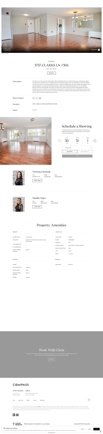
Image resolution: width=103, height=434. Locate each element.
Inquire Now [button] (51, 73)
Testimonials (42, 400)
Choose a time (68, 147)
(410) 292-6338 (44, 202)
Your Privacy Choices (51, 432)
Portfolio (28, 400)
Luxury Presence (46, 424)
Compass (38, 406)
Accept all (96, 429)
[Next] (94, 140)
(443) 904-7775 (16, 393)
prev (5, 49)
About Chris (21, 400)
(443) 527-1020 (47, 176)
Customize (89, 429)
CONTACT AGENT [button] (37, 180)
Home (14, 400)
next (9, 49)
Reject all (82, 429)
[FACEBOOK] (89, 400)
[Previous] (59, 140)
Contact (34, 400)
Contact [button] (51, 359)
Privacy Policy (87, 424)
